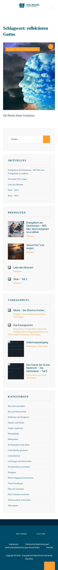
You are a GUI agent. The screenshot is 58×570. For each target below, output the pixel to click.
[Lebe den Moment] (9, 267)
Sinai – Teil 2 (13, 190)
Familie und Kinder (16, 423)
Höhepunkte (18, 329)
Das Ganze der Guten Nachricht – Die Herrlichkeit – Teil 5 (38, 368)
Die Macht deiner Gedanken (18, 115)
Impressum (14, 544)
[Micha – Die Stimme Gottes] (9, 310)
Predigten (11, 49)
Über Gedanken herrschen (27, 49)
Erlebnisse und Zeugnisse (18, 417)
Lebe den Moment (15, 185)
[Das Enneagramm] (9, 325)
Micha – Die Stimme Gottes (28, 310)
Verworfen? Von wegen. (17, 179)
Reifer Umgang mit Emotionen (35, 332)
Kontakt (49, 547)
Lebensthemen (14, 456)
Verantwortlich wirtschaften (33, 314)
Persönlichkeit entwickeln (35, 329)
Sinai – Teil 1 (13, 196)
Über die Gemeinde (16, 489)
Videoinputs (18, 300)
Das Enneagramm (23, 325)
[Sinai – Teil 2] (9, 279)
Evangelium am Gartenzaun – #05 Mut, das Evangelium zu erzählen (37, 227)
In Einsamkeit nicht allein (19, 445)
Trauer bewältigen (15, 483)
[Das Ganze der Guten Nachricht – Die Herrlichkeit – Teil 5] (16, 371)
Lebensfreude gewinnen (36, 375)
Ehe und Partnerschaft (17, 412)
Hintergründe (13, 434)
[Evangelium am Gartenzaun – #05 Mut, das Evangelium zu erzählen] (16, 229)
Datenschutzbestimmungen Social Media (22, 547)
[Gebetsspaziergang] (16, 349)
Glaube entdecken (15, 428)
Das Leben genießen (16, 406)
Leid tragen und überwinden (20, 461)
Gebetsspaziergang (37, 342)
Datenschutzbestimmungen (37, 544)
